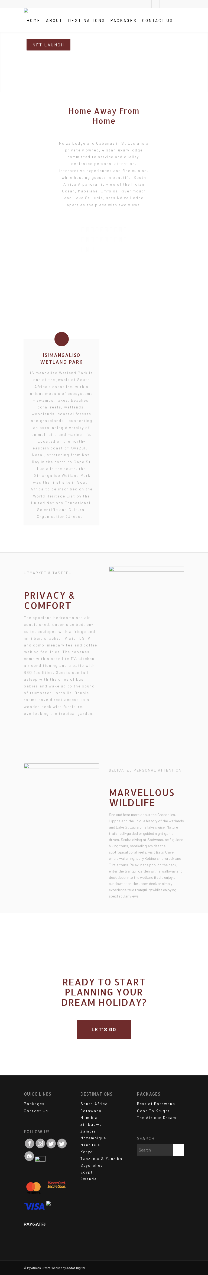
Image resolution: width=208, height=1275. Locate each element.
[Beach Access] (97, 240)
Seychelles (91, 1165)
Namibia (89, 1117)
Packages (34, 1103)
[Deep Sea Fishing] (82, 249)
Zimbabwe (91, 1124)
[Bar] (101, 230)
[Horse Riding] (111, 240)
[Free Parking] (82, 230)
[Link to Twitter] (147, 4)
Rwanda (88, 1178)
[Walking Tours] (125, 230)
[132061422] (103, 312)
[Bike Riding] (106, 230)
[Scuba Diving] (106, 240)
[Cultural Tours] (111, 230)
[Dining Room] (97, 230)
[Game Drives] (92, 240)
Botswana (91, 1110)
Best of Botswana (156, 1103)
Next (172, 294)
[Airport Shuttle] (92, 249)
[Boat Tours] (120, 230)
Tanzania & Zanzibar (102, 1158)
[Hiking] (82, 240)
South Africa (94, 1103)
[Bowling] (120, 240)
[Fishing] (125, 240)
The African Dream (156, 1117)
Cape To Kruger (153, 1110)
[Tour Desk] (115, 230)
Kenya (86, 1151)
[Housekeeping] (87, 249)
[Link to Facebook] (164, 4)
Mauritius (90, 1145)
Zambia (88, 1131)
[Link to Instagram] (172, 4)
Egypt (86, 1172)
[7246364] (179, 312)
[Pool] (87, 230)
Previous (36, 294)
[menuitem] (33, 20)
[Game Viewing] (87, 240)
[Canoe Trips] (115, 240)
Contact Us (36, 1110)
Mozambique (93, 1138)
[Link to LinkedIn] (180, 4)
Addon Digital (75, 1268)
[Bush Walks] (92, 230)
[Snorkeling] (101, 240)
